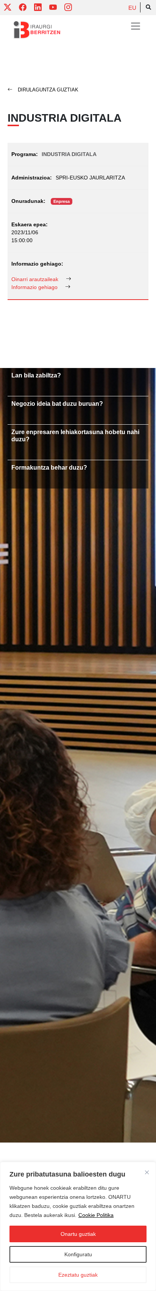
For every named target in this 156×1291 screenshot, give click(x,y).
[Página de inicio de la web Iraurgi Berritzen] (37, 30)
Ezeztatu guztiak (78, 1275)
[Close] (147, 1172)
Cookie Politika (96, 1215)
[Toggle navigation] (135, 26)
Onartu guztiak (78, 1234)
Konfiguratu (78, 1254)
